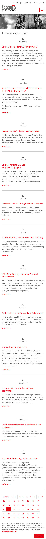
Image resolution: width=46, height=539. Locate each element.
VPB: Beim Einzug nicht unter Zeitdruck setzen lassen (20, 275)
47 (28, 518)
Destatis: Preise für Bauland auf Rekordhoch (22, 313)
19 (9, 505)
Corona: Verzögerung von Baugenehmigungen (13, 166)
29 (18, 509)
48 (33, 518)
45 (18, 518)
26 (4, 509)
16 (33, 501)
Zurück (5, 497)
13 (18, 501)
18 (4, 505)
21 (18, 505)
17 (38, 501)
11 (9, 501)
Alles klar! (39, 536)
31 (28, 509)
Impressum (26, 2)
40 (33, 513)
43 (9, 518)
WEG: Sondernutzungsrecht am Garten (20, 458)
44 (14, 518)
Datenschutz (39, 2)
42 (4, 518)
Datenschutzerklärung (9, 531)
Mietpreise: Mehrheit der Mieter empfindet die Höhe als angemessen (22, 89)
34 (4, 513)
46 (23, 518)
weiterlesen (6, 69)
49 (38, 518)
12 (14, 501)
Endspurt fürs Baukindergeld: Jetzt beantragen (18, 389)
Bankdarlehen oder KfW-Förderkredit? (19, 46)
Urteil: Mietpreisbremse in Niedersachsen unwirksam (21, 426)
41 (38, 513)
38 (23, 513)
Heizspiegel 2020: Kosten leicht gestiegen (21, 131)
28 (14, 509)
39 (28, 513)
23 (28, 505)
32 (33, 509)
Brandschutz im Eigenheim (14, 347)
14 (23, 501)
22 (23, 505)
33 (38, 509)
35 (9, 513)
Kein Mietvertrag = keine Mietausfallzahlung (22, 237)
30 (23, 509)
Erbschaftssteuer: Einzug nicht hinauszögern (22, 203)
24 (33, 505)
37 (18, 513)
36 (14, 513)
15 (28, 501)
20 (14, 505)
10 (4, 501)
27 (9, 509)
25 (38, 505)
